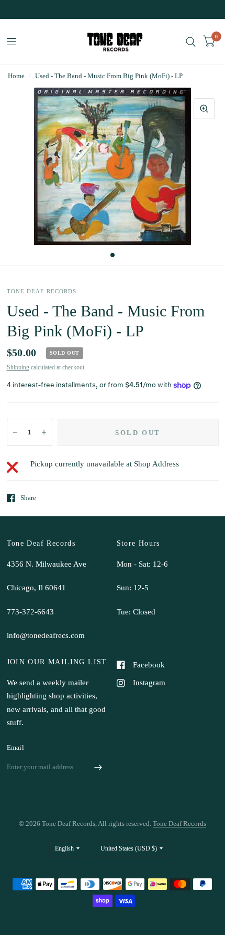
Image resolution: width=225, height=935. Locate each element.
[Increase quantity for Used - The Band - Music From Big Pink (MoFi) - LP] (44, 432)
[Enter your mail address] (98, 767)
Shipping (18, 367)
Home (16, 76)
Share (28, 498)
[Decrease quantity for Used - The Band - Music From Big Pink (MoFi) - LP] (15, 432)
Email (15, 747)
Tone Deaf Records (179, 823)
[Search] (190, 42)
